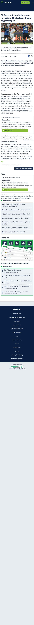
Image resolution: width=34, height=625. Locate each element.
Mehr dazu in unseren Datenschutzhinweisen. (20, 198)
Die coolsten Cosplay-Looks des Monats (15, 228)
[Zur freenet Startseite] (6, 2)
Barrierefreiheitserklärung (17, 317)
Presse (17, 343)
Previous (2, 34)
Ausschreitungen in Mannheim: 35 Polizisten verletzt (18, 282)
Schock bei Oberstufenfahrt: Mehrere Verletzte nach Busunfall (14, 205)
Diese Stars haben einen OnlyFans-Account (16, 210)
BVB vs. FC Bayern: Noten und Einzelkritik (15, 218)
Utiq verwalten (17, 332)
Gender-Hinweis (17, 340)
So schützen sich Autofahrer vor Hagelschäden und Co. (17, 223)
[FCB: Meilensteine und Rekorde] (17, 34)
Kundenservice (17, 313)
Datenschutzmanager (17, 328)
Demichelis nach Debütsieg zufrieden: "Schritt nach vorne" (16, 293)
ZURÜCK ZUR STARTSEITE (24, 168)
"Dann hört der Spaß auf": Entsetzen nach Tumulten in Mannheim (17, 287)
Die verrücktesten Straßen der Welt (13, 232)
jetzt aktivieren (8, 131)
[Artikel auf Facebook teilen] (29, 56)
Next (31, 34)
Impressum (17, 321)
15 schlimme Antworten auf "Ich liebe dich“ (16, 214)
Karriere (17, 351)
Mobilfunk (25, 2)
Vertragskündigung (17, 355)
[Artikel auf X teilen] (32, 56)
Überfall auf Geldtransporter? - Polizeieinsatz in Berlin (13, 271)
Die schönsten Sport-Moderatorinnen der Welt (17, 276)
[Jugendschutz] (17, 366)
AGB (17, 336)
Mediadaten (17, 347)
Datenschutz (17, 325)
